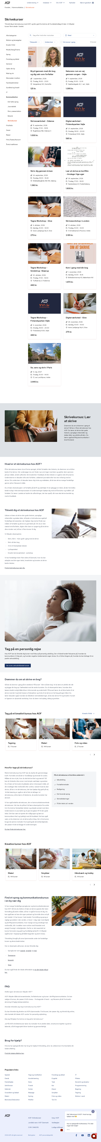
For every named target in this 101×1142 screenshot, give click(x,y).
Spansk (7, 1075)
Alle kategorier (11, 35)
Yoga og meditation (35, 1075)
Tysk (53, 1082)
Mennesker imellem (13, 78)
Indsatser (46, 3)
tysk (35, 951)
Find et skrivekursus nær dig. (15, 568)
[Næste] (94, 755)
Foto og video (56, 1096)
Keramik (11, 960)
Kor (53, 1085)
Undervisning (31, 3)
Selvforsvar (9, 1085)
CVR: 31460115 (33, 1127)
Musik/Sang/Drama (13, 50)
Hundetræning (33, 1078)
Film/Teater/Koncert (13, 140)
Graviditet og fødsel (12, 1093)
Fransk (30, 1085)
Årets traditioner (12, 144)
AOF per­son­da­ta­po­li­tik (46, 1135)
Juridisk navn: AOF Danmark (38, 1123)
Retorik (10, 116)
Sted (69, 35)
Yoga (9, 965)
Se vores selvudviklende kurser (17, 665)
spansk (22, 951)
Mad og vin (10, 73)
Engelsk (54, 1078)
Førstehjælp (9, 1082)
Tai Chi (54, 1100)
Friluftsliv (9, 125)
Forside (7, 7)
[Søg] (31, 35)
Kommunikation (17, 7)
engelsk (28, 951)
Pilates (77, 1078)
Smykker (55, 1093)
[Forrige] (90, 755)
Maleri (7, 1096)
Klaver (54, 1089)
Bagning (78, 1089)
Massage (31, 1093)
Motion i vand (80, 1096)
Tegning (78, 1093)
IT (6, 92)
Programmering (80, 1085)
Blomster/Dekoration (12, 1100)
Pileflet (30, 1100)
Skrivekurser (12, 121)
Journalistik (12, 106)
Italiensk (8, 1089)
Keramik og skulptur (82, 1082)
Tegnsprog (11, 955)
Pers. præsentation (14, 111)
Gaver (8, 130)
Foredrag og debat (12, 59)
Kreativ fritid (10, 45)
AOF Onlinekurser (34, 1118)
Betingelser (31, 1135)
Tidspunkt (33, 42)
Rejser (8, 135)
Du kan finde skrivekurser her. (15, 829)
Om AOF (59, 3)
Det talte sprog (13, 102)
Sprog (8, 54)
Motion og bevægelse (13, 40)
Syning (30, 1096)
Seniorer (9, 64)
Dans (30, 1082)
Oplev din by (10, 69)
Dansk (7, 1078)
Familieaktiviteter (12, 83)
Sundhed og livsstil (12, 88)
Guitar (30, 1089)
